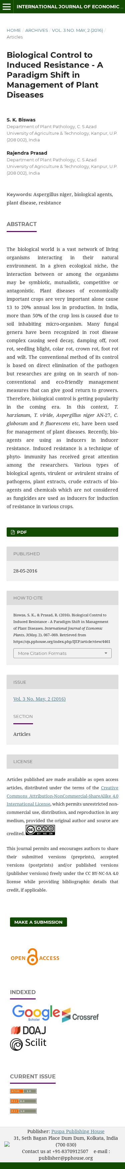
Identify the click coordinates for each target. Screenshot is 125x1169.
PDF (21, 532)
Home (14, 30)
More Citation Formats (42, 653)
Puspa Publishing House (78, 1131)
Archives (36, 30)
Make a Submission (38, 922)
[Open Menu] (6, 6)
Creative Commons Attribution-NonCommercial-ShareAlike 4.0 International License (62, 796)
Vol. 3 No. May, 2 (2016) (77, 30)
